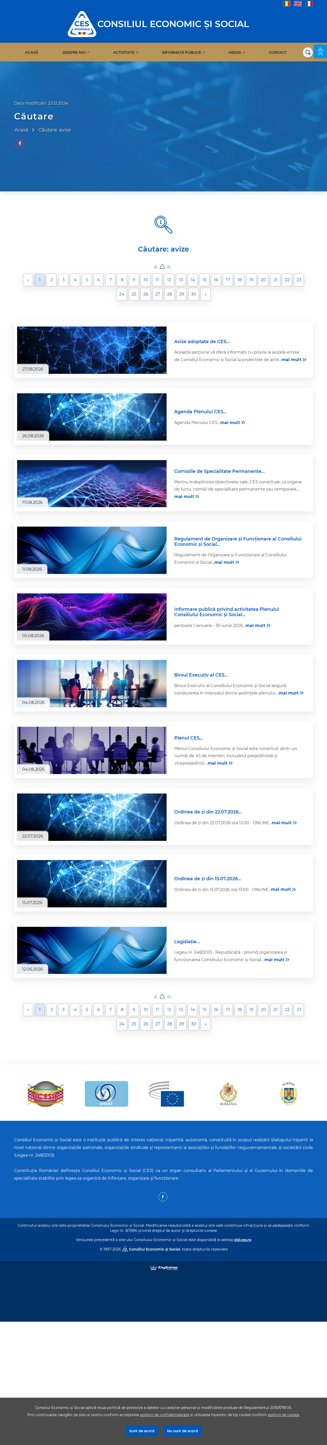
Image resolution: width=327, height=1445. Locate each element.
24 (121, 294)
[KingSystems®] (164, 1267)
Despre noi (74, 52)
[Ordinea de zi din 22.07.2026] (92, 817)
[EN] (298, 3)
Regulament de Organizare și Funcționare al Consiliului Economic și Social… (238, 541)
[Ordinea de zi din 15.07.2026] (92, 883)
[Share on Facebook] (20, 143)
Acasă (31, 52)
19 (251, 279)
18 (240, 279)
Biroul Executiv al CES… (201, 675)
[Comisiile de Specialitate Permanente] (92, 483)
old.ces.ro (242, 1239)
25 (134, 294)
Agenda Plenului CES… (200, 411)
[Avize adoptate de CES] (92, 350)
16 (216, 279)
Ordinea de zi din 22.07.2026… (208, 811)
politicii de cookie (283, 1415)
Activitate (123, 52)
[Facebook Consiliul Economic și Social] (162, 1196)
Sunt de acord (141, 1431)
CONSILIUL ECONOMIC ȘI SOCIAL (173, 23)
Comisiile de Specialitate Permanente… (219, 471)
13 (181, 279)
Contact (278, 52)
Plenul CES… (188, 738)
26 (145, 294)
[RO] (286, 3)
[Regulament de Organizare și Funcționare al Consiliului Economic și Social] (92, 550)
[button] (320, 51)
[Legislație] (92, 950)
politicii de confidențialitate (164, 1415)
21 (275, 279)
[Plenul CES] (92, 750)
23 (299, 279)
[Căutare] (308, 52)
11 (157, 279)
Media (235, 52)
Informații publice (181, 52)
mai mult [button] (291, 359)
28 (169, 294)
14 (193, 279)
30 (193, 294)
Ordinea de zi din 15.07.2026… (207, 878)
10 (146, 279)
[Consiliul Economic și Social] (82, 23)
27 (157, 294)
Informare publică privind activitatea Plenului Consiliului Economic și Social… (226, 611)
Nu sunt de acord (182, 1431)
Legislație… (187, 941)
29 (181, 294)
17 (228, 279)
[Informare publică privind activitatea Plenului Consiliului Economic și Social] (92, 617)
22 (287, 279)
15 (204, 279)
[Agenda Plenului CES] (92, 417)
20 (263, 279)
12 (169, 279)
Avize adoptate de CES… (202, 341)
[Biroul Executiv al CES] (92, 683)
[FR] (309, 3)
